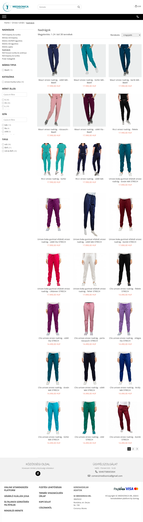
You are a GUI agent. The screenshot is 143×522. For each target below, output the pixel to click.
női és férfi (9, 151)
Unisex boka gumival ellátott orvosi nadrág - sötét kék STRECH (89, 240)
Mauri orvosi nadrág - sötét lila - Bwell (89, 130)
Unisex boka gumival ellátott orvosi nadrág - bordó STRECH (125, 240)
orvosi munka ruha (12, 82)
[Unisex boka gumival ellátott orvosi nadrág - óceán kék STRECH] (125, 159)
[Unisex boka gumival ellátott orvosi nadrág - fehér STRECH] (89, 269)
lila (6, 128)
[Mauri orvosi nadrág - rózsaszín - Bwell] (53, 110)
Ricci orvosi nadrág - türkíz (53, 178)
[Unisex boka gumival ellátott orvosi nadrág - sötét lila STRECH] (53, 214)
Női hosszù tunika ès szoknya (14, 53)
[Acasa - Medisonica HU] (16, 7)
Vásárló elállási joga (16, 496)
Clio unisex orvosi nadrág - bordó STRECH (125, 438)
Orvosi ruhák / (19, 22)
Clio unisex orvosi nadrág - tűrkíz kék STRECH (53, 438)
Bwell (7, 70)
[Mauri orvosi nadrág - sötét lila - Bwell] (89, 110)
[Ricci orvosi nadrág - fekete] (125, 110)
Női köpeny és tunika (11, 55)
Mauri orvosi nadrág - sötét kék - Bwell (54, 81)
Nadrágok (6, 49)
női (6, 144)
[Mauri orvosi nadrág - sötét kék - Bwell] (53, 60)
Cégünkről (45, 507)
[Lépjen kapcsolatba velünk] (138, 17)
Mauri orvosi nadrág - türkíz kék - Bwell (89, 81)
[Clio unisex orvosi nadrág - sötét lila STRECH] (53, 318)
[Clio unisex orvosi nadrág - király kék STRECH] (125, 368)
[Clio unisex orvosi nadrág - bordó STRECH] (125, 418)
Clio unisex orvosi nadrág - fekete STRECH (125, 290)
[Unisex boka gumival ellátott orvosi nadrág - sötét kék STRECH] (89, 214)
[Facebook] (37, 473)
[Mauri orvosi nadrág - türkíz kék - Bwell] (89, 60)
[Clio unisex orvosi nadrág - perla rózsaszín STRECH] (89, 318)
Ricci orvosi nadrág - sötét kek (89, 178)
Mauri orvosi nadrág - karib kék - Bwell (125, 81)
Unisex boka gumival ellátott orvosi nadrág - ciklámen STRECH (53, 290)
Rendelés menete (13, 510)
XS (6, 103)
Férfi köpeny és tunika (11, 34)
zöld (6, 131)
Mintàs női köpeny (10, 37)
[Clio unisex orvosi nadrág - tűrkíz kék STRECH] (53, 417)
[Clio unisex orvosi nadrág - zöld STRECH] (89, 417)
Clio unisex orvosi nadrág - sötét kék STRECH (89, 388)
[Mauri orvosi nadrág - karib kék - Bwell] (125, 60)
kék (6, 125)
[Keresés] (78, 7)
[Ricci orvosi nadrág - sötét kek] (89, 159)
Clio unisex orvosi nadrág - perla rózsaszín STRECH (89, 339)
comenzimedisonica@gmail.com (106, 475)
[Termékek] (4, 17)
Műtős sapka (7, 47)
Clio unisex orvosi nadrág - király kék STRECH (125, 388)
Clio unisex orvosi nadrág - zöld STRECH (89, 438)
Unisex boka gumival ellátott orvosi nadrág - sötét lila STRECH (53, 240)
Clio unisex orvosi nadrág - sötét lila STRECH (54, 339)
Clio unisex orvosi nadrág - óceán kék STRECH (53, 388)
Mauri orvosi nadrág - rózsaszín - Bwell (53, 130)
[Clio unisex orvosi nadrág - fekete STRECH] (125, 269)
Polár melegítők (8, 59)
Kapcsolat (45, 501)
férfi (6, 147)
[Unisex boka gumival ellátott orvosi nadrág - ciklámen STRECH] (53, 269)
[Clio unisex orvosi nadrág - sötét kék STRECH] (89, 368)
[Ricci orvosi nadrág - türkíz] (53, 159)
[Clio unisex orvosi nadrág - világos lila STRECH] (125, 318)
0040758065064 (106, 471)
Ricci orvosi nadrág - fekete (125, 129)
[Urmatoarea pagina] (137, 449)
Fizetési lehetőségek (50, 487)
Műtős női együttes (10, 43)
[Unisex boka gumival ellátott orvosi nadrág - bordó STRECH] (125, 214)
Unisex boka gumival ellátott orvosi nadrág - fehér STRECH (89, 290)
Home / (7, 22)
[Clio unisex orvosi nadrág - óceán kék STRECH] (53, 368)
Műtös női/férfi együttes (12, 41)
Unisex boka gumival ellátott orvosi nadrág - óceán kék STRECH (125, 180)
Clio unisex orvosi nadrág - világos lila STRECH (125, 339)
